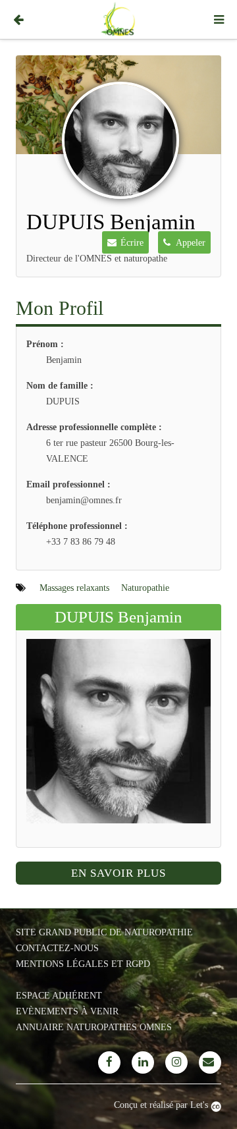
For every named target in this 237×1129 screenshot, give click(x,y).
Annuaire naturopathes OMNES (94, 1027)
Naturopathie (145, 588)
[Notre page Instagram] (176, 1062)
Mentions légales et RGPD (83, 964)
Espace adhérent (59, 996)
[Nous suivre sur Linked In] (143, 1062)
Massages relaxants (74, 588)
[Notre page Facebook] (109, 1062)
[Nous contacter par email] (210, 1062)
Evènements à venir (67, 1011)
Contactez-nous (57, 948)
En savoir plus (118, 873)
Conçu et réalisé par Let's (162, 1105)
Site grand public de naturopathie (104, 932)
